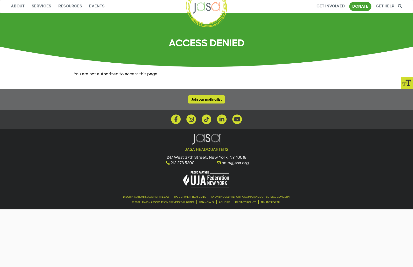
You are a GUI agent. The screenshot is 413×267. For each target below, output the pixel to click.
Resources (70, 6)
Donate (360, 6)
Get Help (385, 6)
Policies (224, 202)
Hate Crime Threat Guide (190, 196)
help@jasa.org (235, 162)
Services (41, 6)
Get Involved (330, 6)
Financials (206, 202)
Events (96, 6)
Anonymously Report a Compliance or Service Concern (250, 196)
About (18, 6)
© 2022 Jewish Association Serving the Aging (163, 202)
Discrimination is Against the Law (146, 196)
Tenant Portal (271, 202)
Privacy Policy (245, 202)
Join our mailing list (206, 99)
